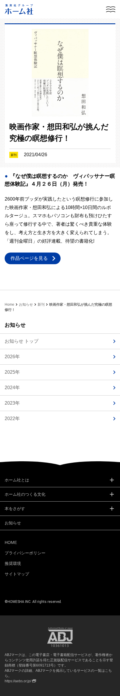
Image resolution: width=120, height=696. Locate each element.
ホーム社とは (17, 480)
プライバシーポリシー (25, 553)
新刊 (41, 304)
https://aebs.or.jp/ (18, 681)
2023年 (12, 403)
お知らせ (26, 304)
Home (9, 304)
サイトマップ (17, 574)
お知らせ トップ (21, 341)
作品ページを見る (29, 258)
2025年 (12, 372)
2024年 (12, 387)
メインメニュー (110, 9)
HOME (11, 542)
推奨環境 (13, 563)
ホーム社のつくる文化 (25, 494)
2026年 (12, 356)
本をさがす (15, 508)
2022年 (12, 418)
